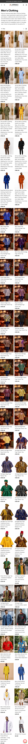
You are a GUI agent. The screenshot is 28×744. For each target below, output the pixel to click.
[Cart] (26, 4)
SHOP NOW (19, 1)
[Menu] (1, 5)
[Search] (4, 4)
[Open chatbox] (25, 741)
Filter (4, 28)
